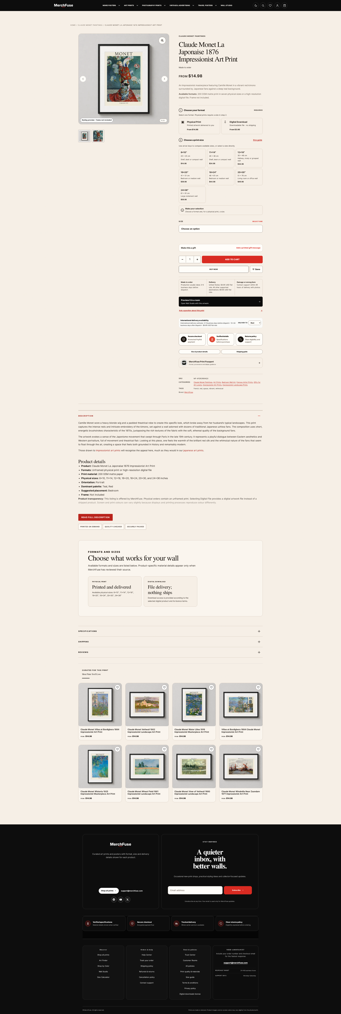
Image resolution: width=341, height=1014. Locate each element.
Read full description (95, 517)
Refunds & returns (146, 971)
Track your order (147, 960)
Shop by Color (103, 966)
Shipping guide (242, 352)
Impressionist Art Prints (212, 385)
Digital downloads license (190, 994)
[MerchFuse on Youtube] (120, 899)
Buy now (214, 269)
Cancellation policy (147, 977)
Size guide (257, 140)
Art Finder (103, 960)
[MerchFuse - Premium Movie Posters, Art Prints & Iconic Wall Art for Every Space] (63, 5)
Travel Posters (205, 5)
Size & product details (199, 352)
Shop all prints (103, 955)
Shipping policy (147, 966)
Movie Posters (109, 5)
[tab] (84, 136)
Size (181, 221)
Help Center (147, 955)
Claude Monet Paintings (90, 25)
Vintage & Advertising (180, 5)
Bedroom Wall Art (229, 382)
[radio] (199, 126)
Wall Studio (226, 5)
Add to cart (232, 259)
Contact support (147, 983)
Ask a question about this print (220, 311)
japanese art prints (193, 450)
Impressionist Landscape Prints (235, 385)
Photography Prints (152, 5)
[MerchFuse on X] (127, 899)
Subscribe (236, 890)
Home (73, 25)
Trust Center (190, 955)
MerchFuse (188, 392)
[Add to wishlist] (117, 687)
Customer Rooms (190, 960)
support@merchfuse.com (132, 891)
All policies (190, 966)
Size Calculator (103, 977)
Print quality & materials (190, 971)
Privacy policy (190, 988)
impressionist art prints (108, 450)
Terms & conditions (190, 983)
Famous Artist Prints (245, 382)
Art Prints (129, 5)
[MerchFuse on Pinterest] (114, 899)
